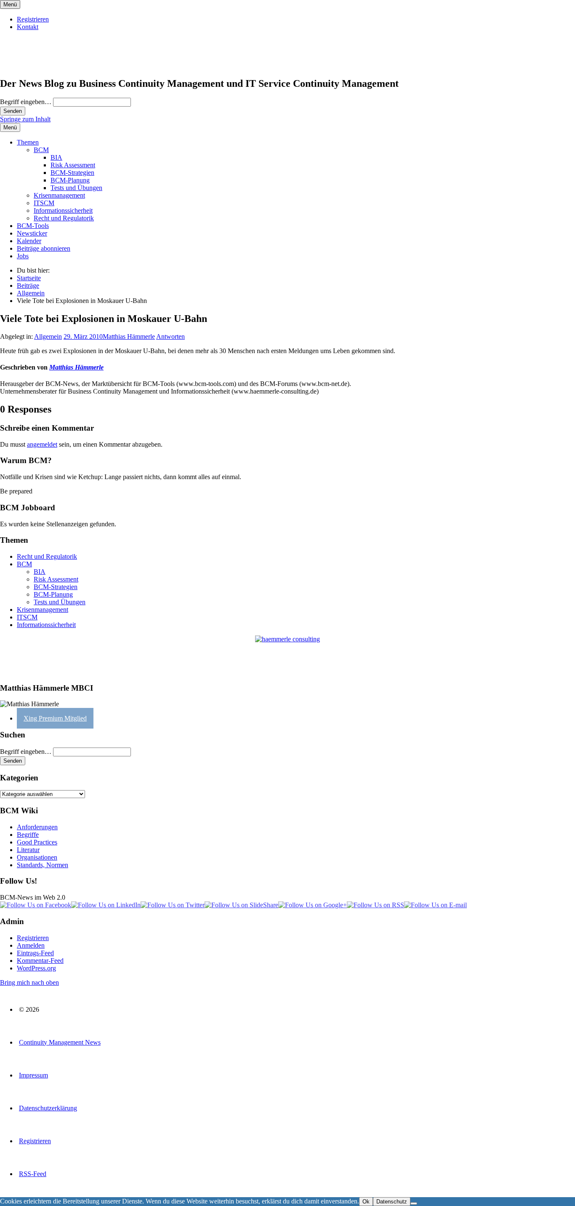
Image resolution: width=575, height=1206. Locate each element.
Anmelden (31, 945)
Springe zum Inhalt (25, 119)
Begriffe (28, 834)
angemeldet (42, 444)
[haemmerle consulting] (287, 655)
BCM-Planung (70, 180)
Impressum (33, 1075)
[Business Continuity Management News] (51, 65)
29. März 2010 (83, 336)
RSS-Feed (32, 1173)
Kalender (29, 240)
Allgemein (48, 336)
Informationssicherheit (63, 210)
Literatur (28, 849)
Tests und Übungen (76, 187)
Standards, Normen (42, 864)
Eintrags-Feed (35, 953)
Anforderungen (37, 827)
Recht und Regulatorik (64, 218)
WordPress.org (36, 968)
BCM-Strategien (72, 172)
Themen (28, 142)
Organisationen (37, 857)
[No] (413, 1203)
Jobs (23, 256)
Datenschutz (391, 1201)
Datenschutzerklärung (48, 1108)
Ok (366, 1201)
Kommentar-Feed (40, 960)
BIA (56, 157)
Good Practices (37, 842)
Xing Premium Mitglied (55, 718)
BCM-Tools (33, 225)
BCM (41, 149)
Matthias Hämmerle (129, 336)
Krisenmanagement (59, 195)
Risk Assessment (73, 165)
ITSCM (44, 202)
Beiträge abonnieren (43, 248)
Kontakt (27, 26)
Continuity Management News (60, 1042)
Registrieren (33, 19)
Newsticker (32, 233)
